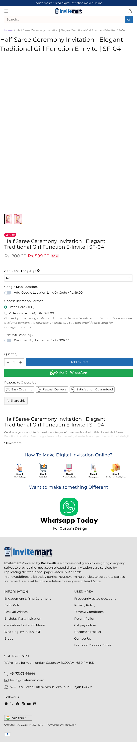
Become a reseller (87, 632)
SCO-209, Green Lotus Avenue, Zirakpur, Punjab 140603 (51, 687)
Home (8, 30)
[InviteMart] (68, 11)
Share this (18, 400)
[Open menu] (6, 11)
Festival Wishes (15, 612)
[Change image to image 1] (8, 219)
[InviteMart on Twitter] (12, 704)
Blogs (8, 638)
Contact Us (82, 638)
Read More (92, 581)
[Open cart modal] (129, 11)
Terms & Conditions (88, 612)
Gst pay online (85, 625)
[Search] (129, 19)
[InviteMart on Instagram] (23, 704)
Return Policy (84, 618)
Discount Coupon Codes (92, 645)
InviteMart (36, 724)
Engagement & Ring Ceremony (27, 598)
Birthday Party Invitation (22, 618)
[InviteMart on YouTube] (29, 704)
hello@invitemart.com (27, 680)
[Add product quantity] (20, 362)
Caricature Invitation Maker (24, 625)
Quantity (10, 354)
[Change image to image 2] (18, 219)
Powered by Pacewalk (61, 724)
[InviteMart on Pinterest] (17, 704)
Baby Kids (11, 605)
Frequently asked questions (95, 598)
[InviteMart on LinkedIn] (34, 704)
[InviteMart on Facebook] (6, 704)
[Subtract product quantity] (7, 362)
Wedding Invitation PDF (22, 632)
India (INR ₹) (19, 718)
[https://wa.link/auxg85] (68, 514)
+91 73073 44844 (22, 673)
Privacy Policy (84, 605)
